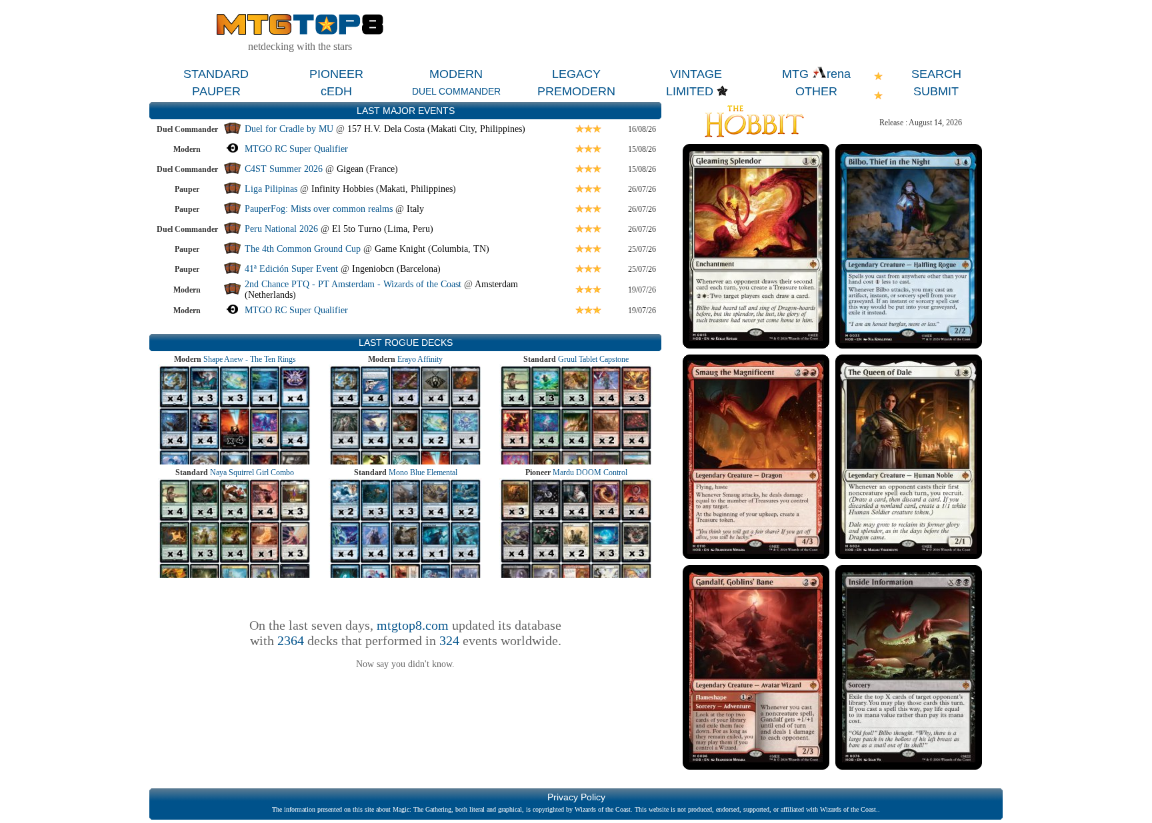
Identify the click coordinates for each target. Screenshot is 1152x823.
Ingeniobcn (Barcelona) (396, 269)
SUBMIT (936, 91)
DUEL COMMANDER (456, 91)
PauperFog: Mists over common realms (319, 209)
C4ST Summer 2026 (284, 169)
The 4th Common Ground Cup (303, 249)
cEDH (336, 91)
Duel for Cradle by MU (289, 129)
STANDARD (216, 74)
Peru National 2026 (281, 229)
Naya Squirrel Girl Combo (252, 472)
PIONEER (336, 74)
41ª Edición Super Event (291, 269)
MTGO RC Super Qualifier (296, 149)
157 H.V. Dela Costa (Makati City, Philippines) (436, 129)
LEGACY (576, 74)
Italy (415, 209)
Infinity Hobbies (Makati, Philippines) (383, 189)
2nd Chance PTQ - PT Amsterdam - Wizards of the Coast (353, 284)
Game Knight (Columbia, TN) (432, 249)
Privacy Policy (576, 797)
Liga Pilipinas (272, 189)
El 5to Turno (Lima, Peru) (382, 229)
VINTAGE (696, 74)
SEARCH (936, 74)
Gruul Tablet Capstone (593, 359)
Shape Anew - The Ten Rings (249, 359)
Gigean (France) (367, 169)
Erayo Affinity (420, 359)
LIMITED (689, 91)
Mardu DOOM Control (590, 472)
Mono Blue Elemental (423, 472)
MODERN (456, 74)
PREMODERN (576, 91)
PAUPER (216, 91)
